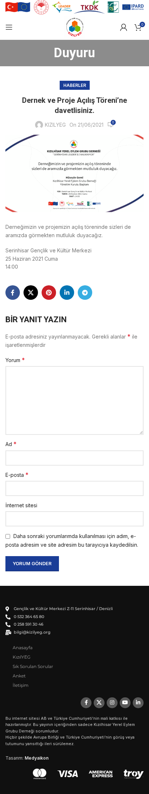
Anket (19, 676)
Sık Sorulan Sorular (33, 666)
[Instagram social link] (112, 702)
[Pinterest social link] (49, 292)
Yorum (15, 360)
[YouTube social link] (125, 702)
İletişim (21, 685)
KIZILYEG (55, 125)
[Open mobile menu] (9, 27)
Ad (11, 444)
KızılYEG (21, 657)
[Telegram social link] (85, 292)
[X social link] (31, 292)
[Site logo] (74, 27)
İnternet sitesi (21, 505)
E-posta (17, 474)
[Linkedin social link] (67, 292)
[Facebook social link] (12, 292)
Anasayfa (23, 647)
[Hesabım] (123, 27)
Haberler (74, 85)
